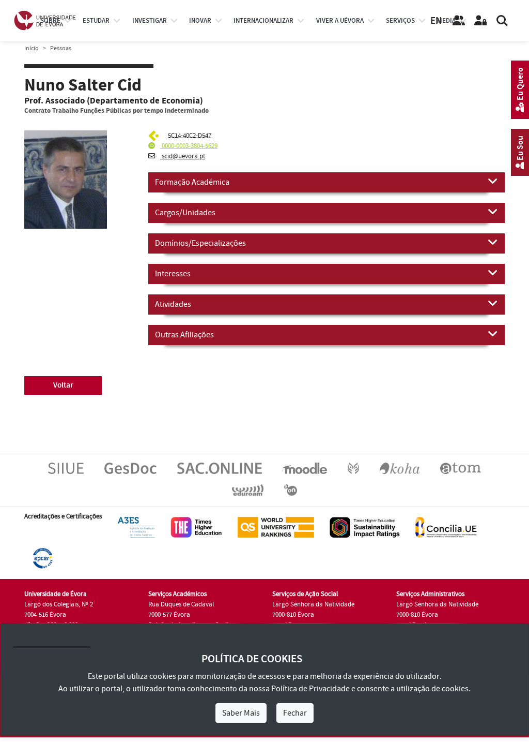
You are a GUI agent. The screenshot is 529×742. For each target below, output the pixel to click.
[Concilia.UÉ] (446, 526)
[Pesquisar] (502, 20)
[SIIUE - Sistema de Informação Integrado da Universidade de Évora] (66, 467)
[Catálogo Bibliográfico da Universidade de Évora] (399, 467)
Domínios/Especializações (200, 243)
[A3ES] (136, 526)
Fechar (295, 713)
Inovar (200, 20)
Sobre (50, 20)
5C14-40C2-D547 (189, 135)
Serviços (400, 20)
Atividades (173, 304)
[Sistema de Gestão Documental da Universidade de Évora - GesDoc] (130, 467)
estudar (96, 20)
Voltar (63, 385)
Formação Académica (192, 182)
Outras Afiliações (184, 335)
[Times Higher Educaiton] (196, 526)
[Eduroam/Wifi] (247, 489)
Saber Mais (241, 713)
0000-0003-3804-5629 (188, 146)
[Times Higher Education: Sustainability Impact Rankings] (365, 526)
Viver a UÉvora (340, 20)
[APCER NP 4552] (42, 557)
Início (31, 48)
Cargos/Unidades (185, 212)
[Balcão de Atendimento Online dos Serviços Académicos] (219, 467)
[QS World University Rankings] (276, 526)
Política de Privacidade (310, 689)
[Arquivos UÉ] (460, 467)
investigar (149, 20)
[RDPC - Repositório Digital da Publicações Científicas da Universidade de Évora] (353, 467)
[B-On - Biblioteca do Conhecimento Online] (290, 489)
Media (446, 20)
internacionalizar (263, 20)
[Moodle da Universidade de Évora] (304, 467)
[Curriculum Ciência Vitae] (154, 135)
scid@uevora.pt (182, 156)
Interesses (173, 274)
